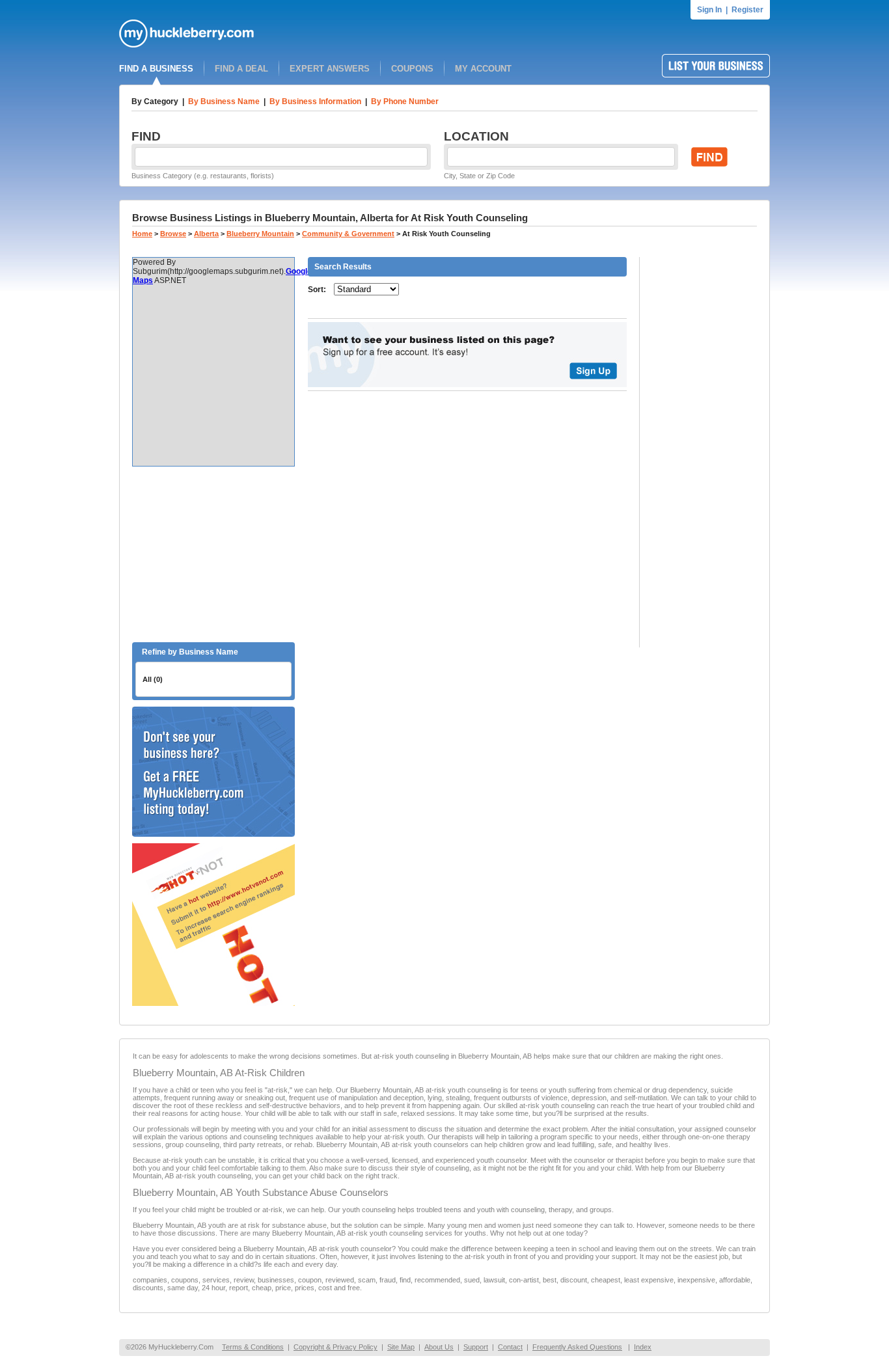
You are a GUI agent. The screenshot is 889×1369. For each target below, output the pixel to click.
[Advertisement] (213, 554)
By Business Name (224, 101)
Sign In (709, 9)
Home (142, 233)
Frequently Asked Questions (577, 1347)
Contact (510, 1347)
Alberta (206, 233)
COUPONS (412, 69)
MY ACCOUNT (483, 69)
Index (642, 1347)
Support (475, 1347)
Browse (173, 233)
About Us (439, 1347)
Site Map (401, 1347)
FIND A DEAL (241, 69)
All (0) (153, 679)
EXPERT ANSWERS (330, 69)
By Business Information (315, 101)
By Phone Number (405, 101)
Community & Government (348, 233)
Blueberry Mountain (260, 233)
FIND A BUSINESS (156, 69)
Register (747, 9)
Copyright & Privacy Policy (335, 1347)
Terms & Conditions (253, 1347)
